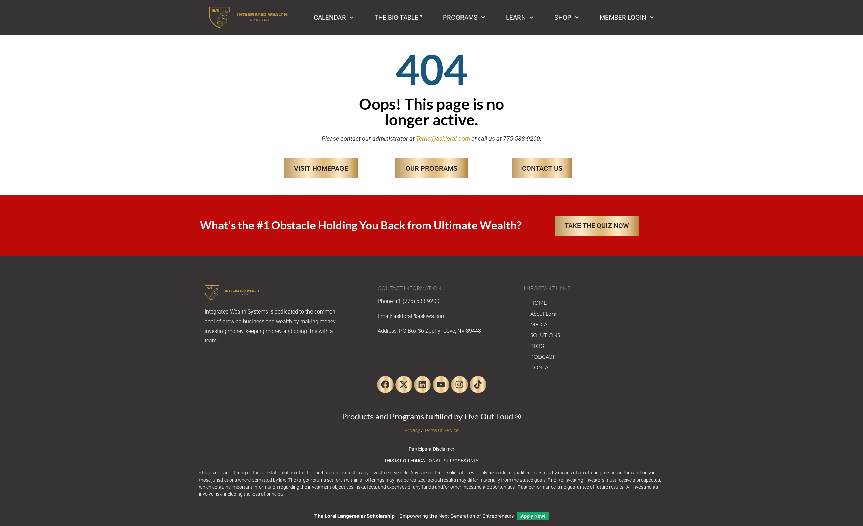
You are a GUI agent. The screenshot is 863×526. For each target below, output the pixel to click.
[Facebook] (385, 384)
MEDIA (538, 324)
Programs (460, 17)
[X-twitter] (403, 384)
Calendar (330, 17)
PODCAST (542, 356)
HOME (538, 302)
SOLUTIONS (545, 335)
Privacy (412, 430)
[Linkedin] (422, 384)
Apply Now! (532, 516)
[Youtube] (441, 384)
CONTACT (542, 367)
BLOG (537, 345)
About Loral (544, 313)
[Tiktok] (478, 384)
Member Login (623, 17)
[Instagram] (459, 384)
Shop (562, 17)
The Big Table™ (398, 17)
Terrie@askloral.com (443, 138)
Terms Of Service (441, 430)
